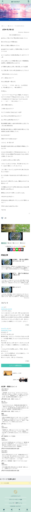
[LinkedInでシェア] (15, 424)
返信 (28, 325)
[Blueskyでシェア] (19, 416)
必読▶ (10, 243)
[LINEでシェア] (17, 249)
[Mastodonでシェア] (12, 416)
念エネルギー (16, 243)
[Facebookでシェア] (11, 249)
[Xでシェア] (8, 249)
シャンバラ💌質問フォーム (15, 503)
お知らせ (4, 243)
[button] (22, 249)
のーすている (4, 328)
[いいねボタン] (2, 218)
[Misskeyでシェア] (25, 416)
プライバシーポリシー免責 (15, 499)
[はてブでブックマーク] (12, 420)
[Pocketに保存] (14, 249)
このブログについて (15, 496)
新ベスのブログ (15, 1)
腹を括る (23, 243)
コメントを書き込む (15, 365)
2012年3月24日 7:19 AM (6, 330)
